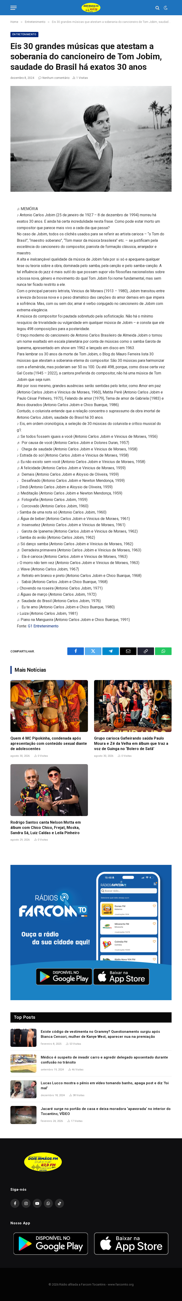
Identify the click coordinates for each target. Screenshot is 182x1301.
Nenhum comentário (55, 78)
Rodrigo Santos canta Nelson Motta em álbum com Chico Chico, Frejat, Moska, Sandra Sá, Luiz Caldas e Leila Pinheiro (45, 827)
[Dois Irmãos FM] (91, 7)
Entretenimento (24, 34)
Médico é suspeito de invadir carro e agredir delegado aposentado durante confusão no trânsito (104, 1059)
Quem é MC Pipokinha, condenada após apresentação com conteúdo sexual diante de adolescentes (48, 743)
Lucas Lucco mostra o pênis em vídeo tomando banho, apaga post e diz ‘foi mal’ (105, 1085)
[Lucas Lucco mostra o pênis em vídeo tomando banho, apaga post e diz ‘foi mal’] (23, 1089)
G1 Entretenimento (43, 626)
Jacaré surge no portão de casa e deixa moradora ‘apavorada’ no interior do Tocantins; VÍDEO (106, 1111)
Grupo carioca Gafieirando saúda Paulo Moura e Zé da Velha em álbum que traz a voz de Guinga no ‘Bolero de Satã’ (131, 743)
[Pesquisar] (157, 7)
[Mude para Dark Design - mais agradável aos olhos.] (165, 8)
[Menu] (13, 7)
